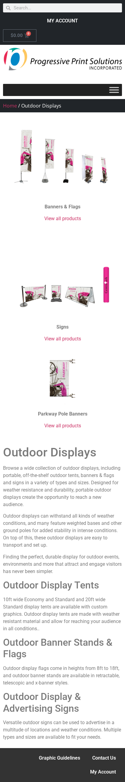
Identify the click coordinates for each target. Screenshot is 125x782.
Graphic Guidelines (59, 758)
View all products (62, 218)
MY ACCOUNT (62, 21)
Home (10, 105)
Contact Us (104, 758)
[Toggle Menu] (114, 90)
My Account (103, 772)
